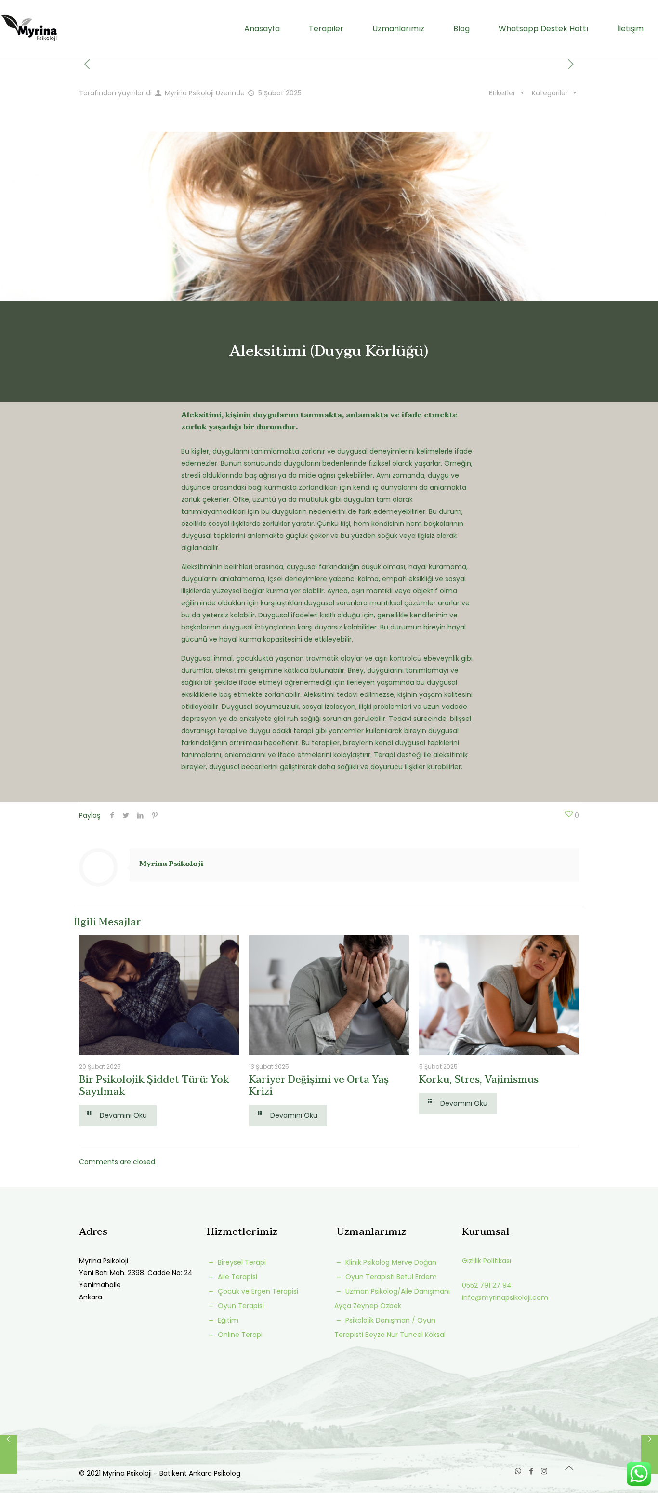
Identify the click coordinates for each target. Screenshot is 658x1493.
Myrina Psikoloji (189, 93)
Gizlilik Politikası (486, 1261)
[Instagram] (544, 1471)
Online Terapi (239, 1334)
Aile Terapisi (236, 1277)
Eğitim (227, 1320)
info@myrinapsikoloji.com (505, 1297)
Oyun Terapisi (240, 1305)
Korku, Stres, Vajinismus (479, 1079)
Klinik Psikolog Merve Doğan (389, 1262)
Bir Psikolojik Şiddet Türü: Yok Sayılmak (154, 1085)
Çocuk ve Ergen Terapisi (257, 1291)
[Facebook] (531, 1471)
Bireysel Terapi (241, 1262)
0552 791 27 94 (487, 1285)
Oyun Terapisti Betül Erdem (390, 1277)
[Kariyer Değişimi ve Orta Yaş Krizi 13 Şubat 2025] (649, 1454)
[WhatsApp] (518, 1471)
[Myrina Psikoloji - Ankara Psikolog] (29, 29)
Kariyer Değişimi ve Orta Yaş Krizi (319, 1085)
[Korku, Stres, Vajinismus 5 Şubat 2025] (8, 1454)
